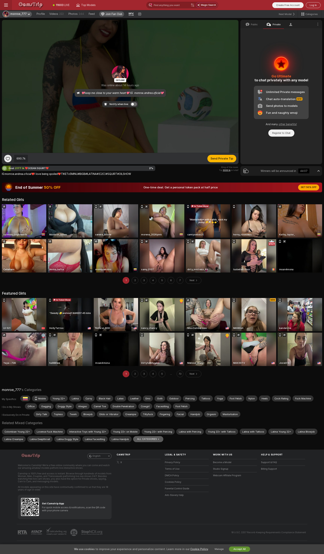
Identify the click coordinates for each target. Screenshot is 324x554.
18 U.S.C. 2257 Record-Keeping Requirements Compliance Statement (268, 532)
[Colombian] (25, 398)
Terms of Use (172, 469)
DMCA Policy (172, 475)
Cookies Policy (173, 482)
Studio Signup (220, 469)
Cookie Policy (199, 549)
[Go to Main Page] (31, 5)
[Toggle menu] (6, 5)
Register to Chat (281, 133)
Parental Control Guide (177, 488)
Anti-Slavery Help (174, 495)
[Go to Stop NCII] (92, 532)
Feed (91, 14)
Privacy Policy (172, 462)
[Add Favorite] (8, 158)
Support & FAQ (269, 462)
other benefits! (288, 124)
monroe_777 (11, 390)
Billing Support (269, 469)
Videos (56, 14)
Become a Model (222, 462)
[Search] (192, 5)
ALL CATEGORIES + (148, 439)
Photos (76, 14)
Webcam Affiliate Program (227, 475)
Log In (313, 5)
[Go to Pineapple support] (74, 532)
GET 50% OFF (308, 187)
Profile (40, 14)
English (96, 456)
